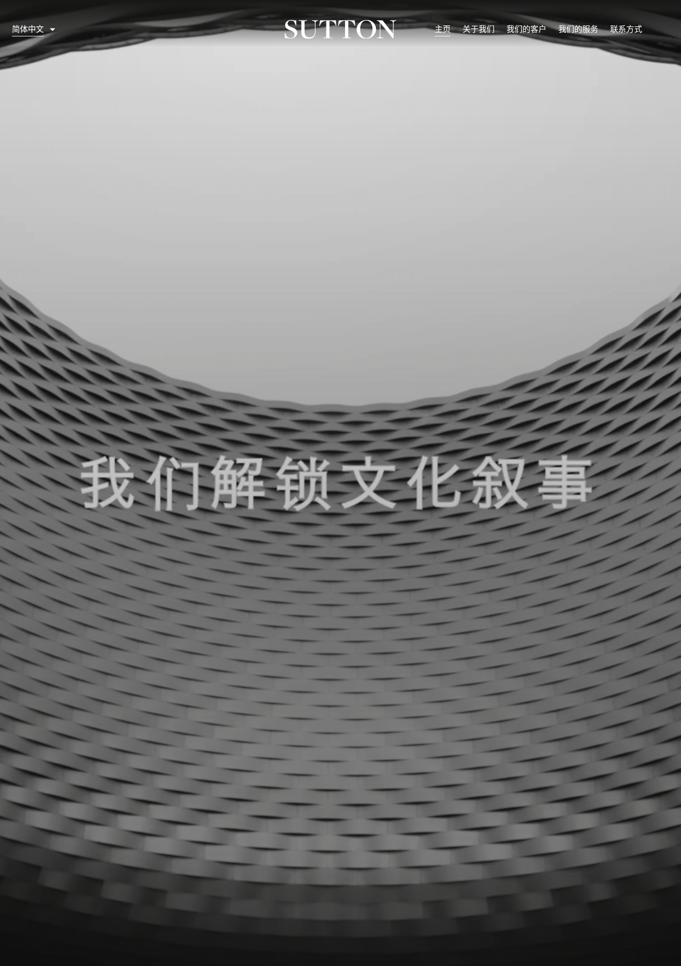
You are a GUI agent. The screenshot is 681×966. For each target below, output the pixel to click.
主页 (443, 29)
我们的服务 (578, 29)
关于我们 (479, 29)
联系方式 (626, 29)
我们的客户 (526, 29)
